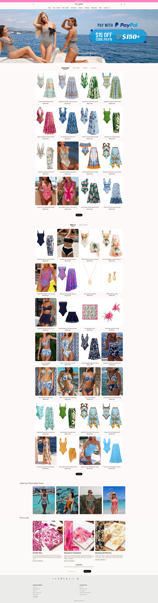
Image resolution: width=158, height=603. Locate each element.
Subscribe (87, 571)
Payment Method (36, 588)
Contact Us (35, 587)
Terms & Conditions (83, 588)
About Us (81, 587)
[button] (33, 4)
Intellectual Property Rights (85, 592)
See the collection (38, 561)
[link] (73, 7)
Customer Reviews (83, 594)
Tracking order (36, 594)
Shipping (34, 590)
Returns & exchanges (37, 592)
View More (79, 214)
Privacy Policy (82, 590)
